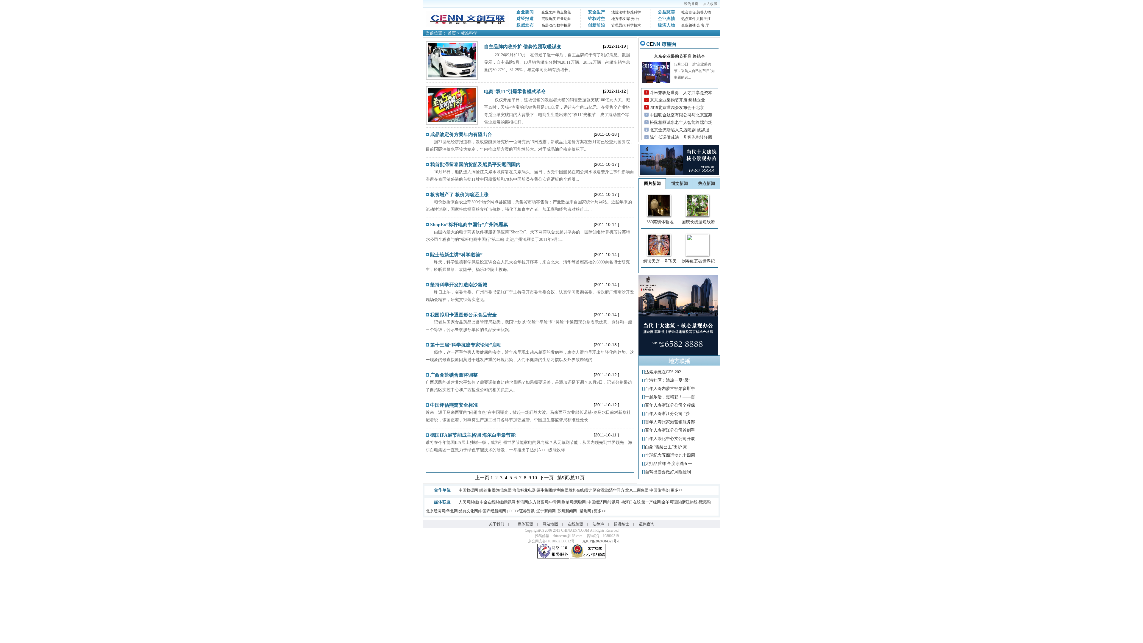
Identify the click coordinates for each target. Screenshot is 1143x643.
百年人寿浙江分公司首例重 (670, 430)
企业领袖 (688, 25)
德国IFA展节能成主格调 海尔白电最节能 (473, 435)
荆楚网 (567, 502)
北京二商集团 (637, 490)
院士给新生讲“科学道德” (456, 254)
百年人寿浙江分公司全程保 (670, 405)
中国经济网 (597, 502)
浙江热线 (689, 502)
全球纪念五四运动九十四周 (670, 455)
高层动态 (548, 25)
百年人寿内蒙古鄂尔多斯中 (670, 388)
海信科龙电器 (524, 490)
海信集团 (504, 490)
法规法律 (618, 12)
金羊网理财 (671, 502)
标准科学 (634, 12)
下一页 (546, 477)
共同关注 (704, 19)
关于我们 (496, 524)
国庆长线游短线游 (698, 222)
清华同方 (616, 490)
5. (511, 477)
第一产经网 (651, 502)
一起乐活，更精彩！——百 (670, 397)
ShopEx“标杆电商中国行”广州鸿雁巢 (469, 224)
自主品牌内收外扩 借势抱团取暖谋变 (522, 46)
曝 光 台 (633, 19)
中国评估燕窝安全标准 (454, 405)
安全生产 (596, 12)
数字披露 (564, 25)
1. (492, 477)
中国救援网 (468, 490)
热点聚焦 (564, 12)
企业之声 (548, 12)
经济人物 (666, 25)
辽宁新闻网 (546, 511)
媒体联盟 (525, 524)
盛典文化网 (468, 511)
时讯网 (613, 502)
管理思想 (618, 25)
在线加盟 (575, 524)
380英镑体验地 (660, 222)
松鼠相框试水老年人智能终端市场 (681, 122)
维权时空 (596, 18)
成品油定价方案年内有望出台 (461, 134)
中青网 (555, 502)
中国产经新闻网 (493, 511)
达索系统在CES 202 (663, 372)
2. (497, 477)
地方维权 (618, 19)
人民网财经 (468, 502)
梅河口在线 (631, 502)
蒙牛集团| (545, 490)
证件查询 (646, 524)
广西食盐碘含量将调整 (454, 374)
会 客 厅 (703, 25)
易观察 (704, 502)
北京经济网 (435, 511)
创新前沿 (596, 25)
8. (525, 477)
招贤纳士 (621, 524)
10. (535, 477)
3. (502, 477)
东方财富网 (538, 502)
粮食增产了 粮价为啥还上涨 (459, 194)
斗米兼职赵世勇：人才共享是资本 (681, 92)
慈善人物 (704, 12)
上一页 (482, 477)
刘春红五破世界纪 (698, 261)
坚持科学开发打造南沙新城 (458, 284)
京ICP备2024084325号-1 (601, 541)
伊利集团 (561, 490)
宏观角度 (548, 19)
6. (516, 477)
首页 (452, 33)
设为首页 (691, 4)
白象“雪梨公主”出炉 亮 (666, 447)
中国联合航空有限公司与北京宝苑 (681, 115)
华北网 (452, 511)
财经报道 (525, 18)
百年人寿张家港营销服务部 (670, 422)
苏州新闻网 (568, 511)
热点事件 (688, 19)
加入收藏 (710, 4)
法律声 (598, 524)
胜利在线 (576, 490)
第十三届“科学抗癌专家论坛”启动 (466, 344)
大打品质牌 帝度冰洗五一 (668, 463)
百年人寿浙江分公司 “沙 (667, 413)
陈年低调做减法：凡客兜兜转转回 (681, 137)
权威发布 (525, 25)
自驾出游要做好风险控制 (668, 472)
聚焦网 (586, 511)
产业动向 (564, 19)
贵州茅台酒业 (596, 490)
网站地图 (550, 524)
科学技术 (634, 25)
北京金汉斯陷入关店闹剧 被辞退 (679, 130)
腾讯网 (510, 502)
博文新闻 (679, 183)
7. (521, 477)
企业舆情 (666, 18)
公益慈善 (666, 12)
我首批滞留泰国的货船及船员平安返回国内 (475, 164)
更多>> (677, 490)
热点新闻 (706, 183)
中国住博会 (659, 490)
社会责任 (688, 12)
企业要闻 (525, 12)
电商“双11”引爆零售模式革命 (515, 91)
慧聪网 (580, 502)
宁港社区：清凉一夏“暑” (667, 380)
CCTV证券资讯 (522, 511)
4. (506, 477)
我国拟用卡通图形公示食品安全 (463, 314)
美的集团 (487, 490)
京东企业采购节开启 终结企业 (677, 100)
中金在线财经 (491, 502)
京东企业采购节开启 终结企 (679, 56)
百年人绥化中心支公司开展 (670, 438)
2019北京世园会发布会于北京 (677, 107)
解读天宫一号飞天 (660, 261)
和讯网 (522, 502)
